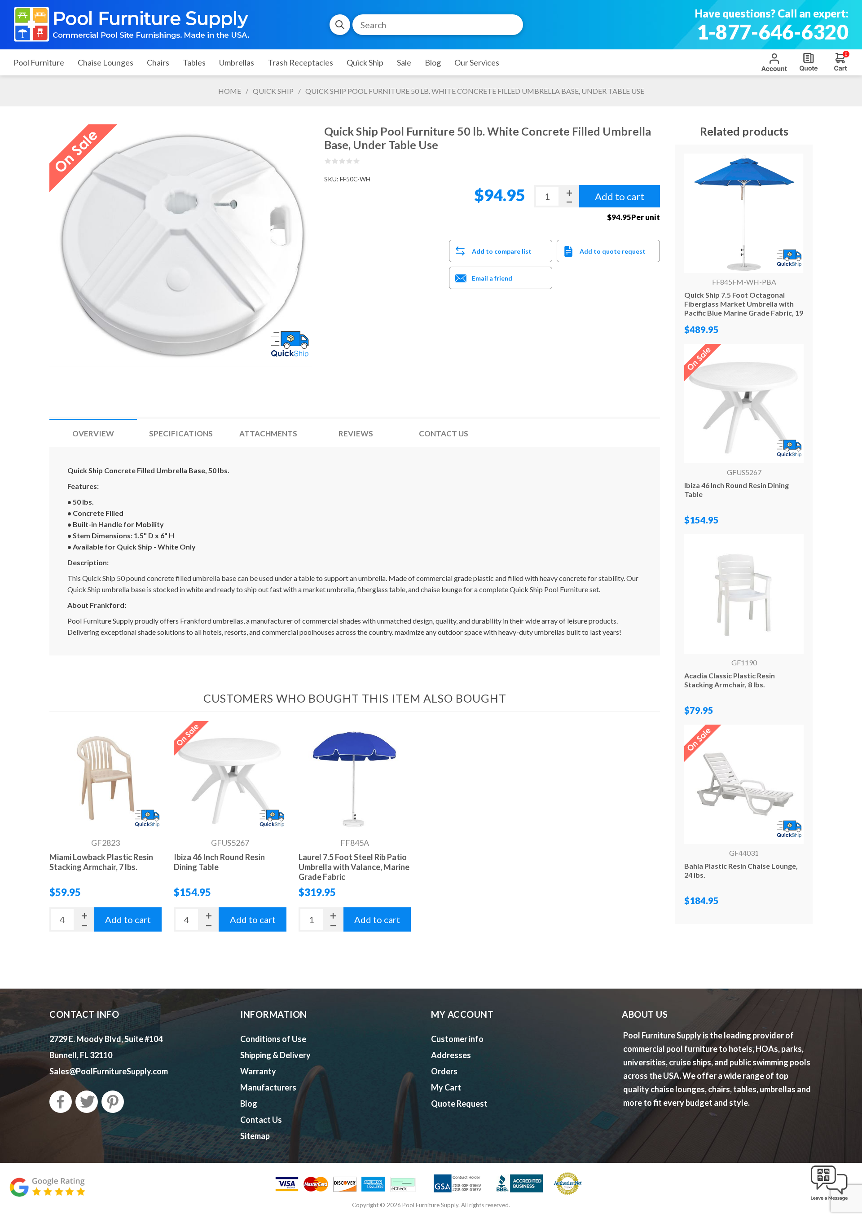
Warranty (258, 1071)
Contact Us (443, 433)
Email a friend (492, 278)
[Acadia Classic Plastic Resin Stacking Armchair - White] (744, 594)
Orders (444, 1071)
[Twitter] (86, 1101)
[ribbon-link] (147, 818)
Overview (93, 433)
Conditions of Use (273, 1039)
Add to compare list (502, 251)
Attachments (268, 433)
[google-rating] (47, 1191)
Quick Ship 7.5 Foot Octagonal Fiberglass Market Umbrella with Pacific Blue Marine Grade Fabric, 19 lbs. (743, 308)
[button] (829, 1201)
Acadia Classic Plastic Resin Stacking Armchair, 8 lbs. (729, 680)
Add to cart (128, 919)
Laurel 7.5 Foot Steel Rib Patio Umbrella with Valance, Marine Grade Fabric (354, 867)
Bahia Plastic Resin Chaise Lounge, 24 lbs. (741, 870)
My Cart (446, 1087)
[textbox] (437, 24)
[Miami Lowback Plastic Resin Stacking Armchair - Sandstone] (105, 777)
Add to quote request (613, 251)
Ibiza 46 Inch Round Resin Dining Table (219, 862)
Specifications (181, 433)
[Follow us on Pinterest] (112, 1101)
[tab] (93, 433)
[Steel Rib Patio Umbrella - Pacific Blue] (355, 777)
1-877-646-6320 (773, 32)
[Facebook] (60, 1101)
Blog (248, 1103)
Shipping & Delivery (275, 1055)
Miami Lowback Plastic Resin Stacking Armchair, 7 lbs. (101, 862)
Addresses (451, 1055)
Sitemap (255, 1136)
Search (340, 24)
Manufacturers (268, 1087)
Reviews (356, 433)
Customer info (457, 1039)
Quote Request (808, 62)
